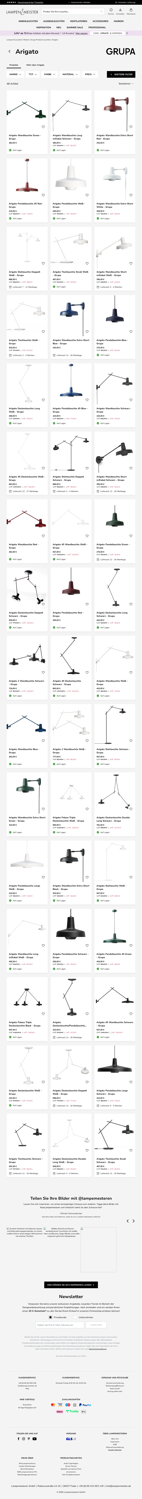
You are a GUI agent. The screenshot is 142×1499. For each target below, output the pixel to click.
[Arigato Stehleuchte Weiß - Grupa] (114, 872)
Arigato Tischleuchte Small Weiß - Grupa (70, 273)
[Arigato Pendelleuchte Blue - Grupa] (114, 327)
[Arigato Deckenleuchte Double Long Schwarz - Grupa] (114, 804)
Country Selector (115, 1450)
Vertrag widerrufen (114, 1391)
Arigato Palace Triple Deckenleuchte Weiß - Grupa (68, 819)
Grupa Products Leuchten (41, 40)
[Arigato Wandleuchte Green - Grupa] (27, 122)
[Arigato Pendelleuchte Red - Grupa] (71, 599)
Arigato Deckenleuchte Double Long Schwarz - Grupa (113, 819)
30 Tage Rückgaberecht (27, 1407)
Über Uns (115, 1439)
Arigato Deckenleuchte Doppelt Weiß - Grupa (70, 1092)
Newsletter (27, 1404)
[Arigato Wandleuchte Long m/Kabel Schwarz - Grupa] (71, 122)
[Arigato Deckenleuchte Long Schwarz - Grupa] (114, 599)
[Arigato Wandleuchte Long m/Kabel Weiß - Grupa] (27, 941)
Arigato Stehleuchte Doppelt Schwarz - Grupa (68, 478)
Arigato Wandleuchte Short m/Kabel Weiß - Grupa (112, 273)
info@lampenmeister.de (27, 1386)
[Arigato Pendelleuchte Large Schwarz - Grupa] (114, 1077)
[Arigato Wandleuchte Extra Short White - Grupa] (114, 190)
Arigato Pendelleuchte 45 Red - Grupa (26, 205)
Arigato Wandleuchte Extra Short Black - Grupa (71, 887)
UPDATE (107, 33)
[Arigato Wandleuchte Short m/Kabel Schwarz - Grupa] (114, 463)
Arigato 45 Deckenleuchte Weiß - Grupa (27, 478)
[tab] (15, 74)
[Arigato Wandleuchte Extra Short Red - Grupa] (114, 122)
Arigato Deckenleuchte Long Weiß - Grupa (24, 410)
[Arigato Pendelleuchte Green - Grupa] (114, 531)
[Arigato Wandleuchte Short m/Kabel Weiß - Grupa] (114, 259)
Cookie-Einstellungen (27, 1466)
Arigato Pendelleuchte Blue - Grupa (112, 342)
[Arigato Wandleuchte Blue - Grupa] (27, 736)
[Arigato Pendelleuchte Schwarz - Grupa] (71, 941)
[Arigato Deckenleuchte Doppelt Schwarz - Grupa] (27, 599)
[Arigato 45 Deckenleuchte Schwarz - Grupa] (71, 668)
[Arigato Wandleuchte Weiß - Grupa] (114, 668)
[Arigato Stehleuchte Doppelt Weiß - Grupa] (27, 259)
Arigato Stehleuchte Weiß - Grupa (111, 887)
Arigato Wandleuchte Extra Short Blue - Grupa (71, 342)
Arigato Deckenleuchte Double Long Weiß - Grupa (69, 1160)
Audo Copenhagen (71, 1463)
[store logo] (22, 11)
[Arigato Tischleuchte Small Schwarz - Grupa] (114, 1145)
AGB (115, 1444)
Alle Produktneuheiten (71, 1474)
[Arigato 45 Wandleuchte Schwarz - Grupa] (114, 1009)
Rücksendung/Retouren (115, 1386)
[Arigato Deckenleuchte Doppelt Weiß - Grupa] (71, 1077)
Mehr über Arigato (35, 65)
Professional (97, 27)
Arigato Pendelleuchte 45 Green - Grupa (114, 955)
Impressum (115, 1441)
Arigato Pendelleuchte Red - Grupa (68, 614)
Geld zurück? (115, 1388)
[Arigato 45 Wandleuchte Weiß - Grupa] (71, 531)
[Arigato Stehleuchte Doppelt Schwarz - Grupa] (71, 463)
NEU (58, 27)
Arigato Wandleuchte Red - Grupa (24, 546)
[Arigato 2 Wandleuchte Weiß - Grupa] (71, 736)
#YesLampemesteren (27, 1463)
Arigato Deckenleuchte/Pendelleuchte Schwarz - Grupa (69, 1024)
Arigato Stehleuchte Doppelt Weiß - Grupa (24, 273)
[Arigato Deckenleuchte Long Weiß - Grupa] (27, 395)
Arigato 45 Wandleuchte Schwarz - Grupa (115, 1024)
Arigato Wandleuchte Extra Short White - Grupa (115, 205)
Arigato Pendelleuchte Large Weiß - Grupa (24, 887)
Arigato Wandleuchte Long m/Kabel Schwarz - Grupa (67, 137)
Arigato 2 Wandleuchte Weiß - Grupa (69, 751)
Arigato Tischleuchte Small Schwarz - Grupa (111, 1160)
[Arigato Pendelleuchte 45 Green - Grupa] (114, 941)
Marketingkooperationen (27, 1474)
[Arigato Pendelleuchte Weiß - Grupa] (71, 190)
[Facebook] (18, 1438)
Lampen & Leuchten (14, 40)
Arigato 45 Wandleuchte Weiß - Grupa (70, 546)
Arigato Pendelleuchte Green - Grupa (113, 546)
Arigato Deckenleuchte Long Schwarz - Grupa (112, 614)
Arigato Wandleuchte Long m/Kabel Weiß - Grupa (23, 955)
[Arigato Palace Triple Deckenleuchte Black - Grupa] (27, 1009)
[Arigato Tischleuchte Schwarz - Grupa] (27, 1145)
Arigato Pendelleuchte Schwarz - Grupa (71, 955)
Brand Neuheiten (27, 1469)
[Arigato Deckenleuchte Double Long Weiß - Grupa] (71, 1145)
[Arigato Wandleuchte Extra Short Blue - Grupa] (71, 327)
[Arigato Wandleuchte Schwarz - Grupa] (114, 395)
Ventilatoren (78, 21)
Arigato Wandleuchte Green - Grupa (25, 137)
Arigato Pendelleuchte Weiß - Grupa (69, 205)
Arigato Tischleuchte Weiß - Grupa (24, 342)
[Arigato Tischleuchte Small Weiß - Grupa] (71, 259)
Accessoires (71, 1472)
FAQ (27, 1388)
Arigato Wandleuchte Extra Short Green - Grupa (27, 819)
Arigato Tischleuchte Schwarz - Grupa (26, 1160)
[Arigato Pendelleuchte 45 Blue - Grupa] (71, 395)
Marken (27, 40)
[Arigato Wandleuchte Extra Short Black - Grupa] (71, 872)
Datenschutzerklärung (97, 1349)
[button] (43, 127)
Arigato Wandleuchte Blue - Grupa (24, 751)
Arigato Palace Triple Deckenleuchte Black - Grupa (24, 1024)
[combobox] (73, 11)
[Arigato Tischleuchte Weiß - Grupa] (27, 327)
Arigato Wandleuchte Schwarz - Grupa (114, 410)
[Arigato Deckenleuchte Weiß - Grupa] (27, 1077)
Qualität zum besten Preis (71, 1469)
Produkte (13, 65)
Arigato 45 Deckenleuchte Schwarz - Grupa (67, 682)
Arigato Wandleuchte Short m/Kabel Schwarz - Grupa (112, 478)
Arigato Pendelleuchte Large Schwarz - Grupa (112, 1092)
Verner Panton (71, 1466)
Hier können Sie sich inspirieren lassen (69, 1284)
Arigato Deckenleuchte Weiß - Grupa (25, 1092)
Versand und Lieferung (115, 1383)
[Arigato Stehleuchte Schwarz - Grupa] (114, 736)
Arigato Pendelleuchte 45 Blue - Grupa (70, 410)
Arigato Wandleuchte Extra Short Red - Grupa (115, 137)
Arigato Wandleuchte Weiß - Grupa (112, 682)
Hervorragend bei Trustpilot (30, 2)
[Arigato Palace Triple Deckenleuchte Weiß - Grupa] (71, 804)
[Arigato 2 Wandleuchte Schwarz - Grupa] (27, 668)
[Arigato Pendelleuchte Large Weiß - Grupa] (27, 872)
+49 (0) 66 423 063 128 (27, 1383)
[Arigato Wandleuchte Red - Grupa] (27, 531)
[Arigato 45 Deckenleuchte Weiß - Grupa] (27, 463)
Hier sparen (82, 33)
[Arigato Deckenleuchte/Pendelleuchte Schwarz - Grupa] (71, 1009)
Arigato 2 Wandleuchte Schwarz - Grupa (26, 682)
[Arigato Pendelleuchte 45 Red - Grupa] (27, 190)
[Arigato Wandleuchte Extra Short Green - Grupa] (27, 804)
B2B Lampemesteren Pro (27, 1472)
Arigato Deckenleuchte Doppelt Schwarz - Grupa (26, 614)
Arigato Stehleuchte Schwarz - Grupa (113, 751)
